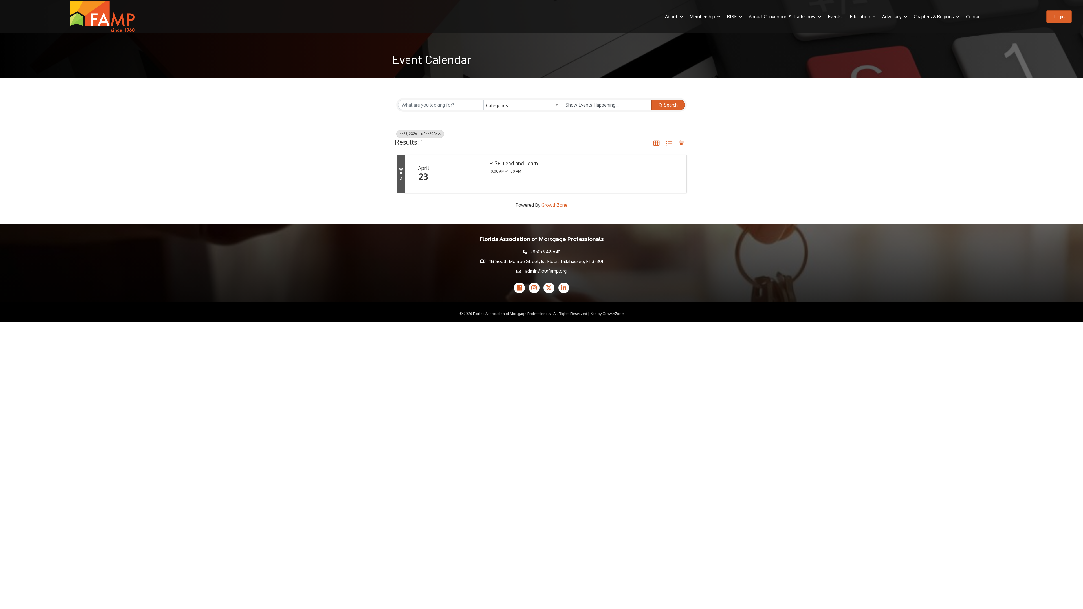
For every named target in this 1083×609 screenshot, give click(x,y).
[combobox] (522, 105)
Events (835, 16)
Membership (702, 16)
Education (860, 16)
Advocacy (892, 16)
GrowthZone (554, 205)
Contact (974, 16)
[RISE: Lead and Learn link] (463, 173)
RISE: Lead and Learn (514, 163)
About (671, 16)
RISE (732, 16)
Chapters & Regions (934, 16)
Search (671, 105)
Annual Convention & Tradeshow (782, 16)
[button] (656, 143)
